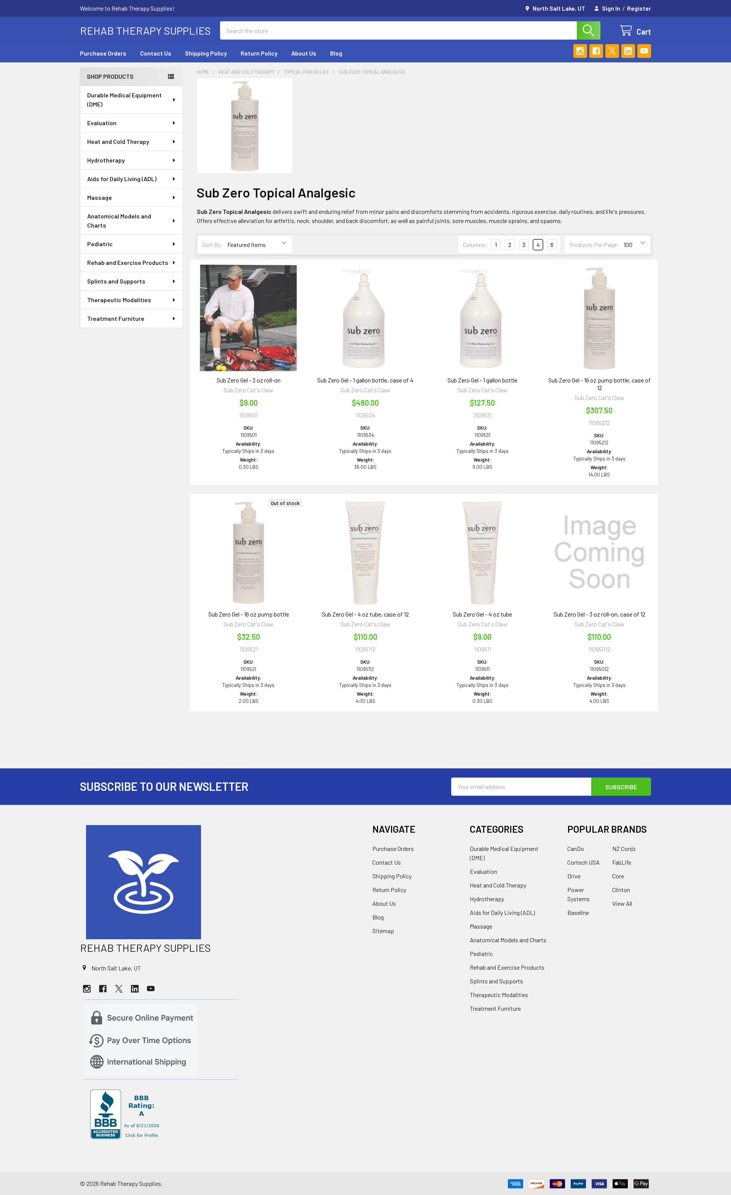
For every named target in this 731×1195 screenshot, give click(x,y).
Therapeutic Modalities (119, 299)
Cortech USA (583, 862)
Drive (574, 876)
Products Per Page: (594, 244)
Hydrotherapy (106, 160)
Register (639, 8)
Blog (336, 53)
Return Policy (259, 53)
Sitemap (383, 930)
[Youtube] (644, 51)
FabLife (621, 862)
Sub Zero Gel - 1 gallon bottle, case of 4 (365, 380)
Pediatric (100, 243)
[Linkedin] (628, 51)
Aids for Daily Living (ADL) (121, 178)
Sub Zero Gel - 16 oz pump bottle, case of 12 (599, 383)
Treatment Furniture (115, 318)
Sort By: (212, 244)
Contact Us (155, 53)
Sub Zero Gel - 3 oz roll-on (249, 380)
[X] (612, 51)
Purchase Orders (103, 53)
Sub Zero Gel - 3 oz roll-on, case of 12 (599, 614)
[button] (219, 882)
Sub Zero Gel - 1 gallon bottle (482, 380)
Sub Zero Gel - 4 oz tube (482, 614)
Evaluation (102, 122)
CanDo (575, 848)
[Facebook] (596, 51)
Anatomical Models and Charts (119, 220)
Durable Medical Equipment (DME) (124, 99)
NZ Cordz (624, 848)
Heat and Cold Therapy (118, 141)
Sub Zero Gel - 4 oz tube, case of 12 (365, 614)
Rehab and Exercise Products (127, 262)
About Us (303, 53)
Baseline (578, 912)
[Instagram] (580, 51)
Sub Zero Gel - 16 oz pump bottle (248, 614)
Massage (99, 197)
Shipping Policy (206, 53)
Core (618, 876)
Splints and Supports (116, 281)
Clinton (621, 889)
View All (622, 903)
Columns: (475, 244)
